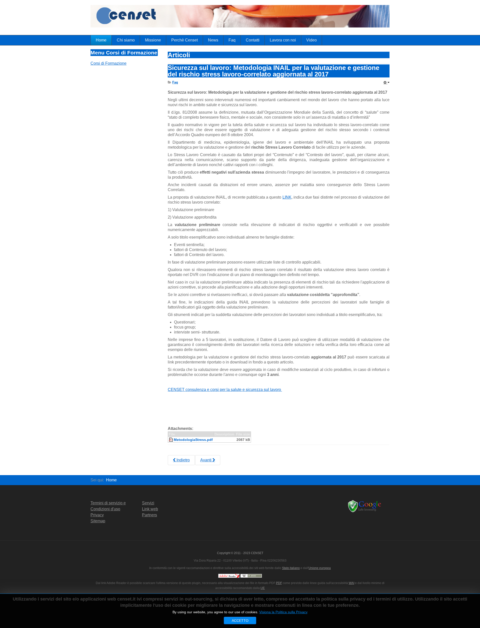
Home (101, 40)
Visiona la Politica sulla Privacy (283, 612)
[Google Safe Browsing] (365, 506)
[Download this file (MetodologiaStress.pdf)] (171, 440)
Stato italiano (291, 568)
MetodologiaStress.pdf (193, 440)
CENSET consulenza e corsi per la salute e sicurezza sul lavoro (225, 389)
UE (262, 588)
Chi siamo (126, 40)
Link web (150, 509)
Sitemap (97, 521)
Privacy (97, 515)
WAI (351, 583)
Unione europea (319, 568)
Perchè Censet (184, 40)
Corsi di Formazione (108, 63)
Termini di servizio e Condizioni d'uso (108, 506)
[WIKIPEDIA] (251, 575)
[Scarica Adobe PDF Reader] (229, 575)
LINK (287, 197)
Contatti (253, 40)
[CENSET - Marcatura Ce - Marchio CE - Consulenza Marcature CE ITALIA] (265, 17)
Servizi (148, 503)
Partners (149, 515)
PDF (279, 583)
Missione (153, 40)
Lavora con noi (283, 40)
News (213, 40)
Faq (232, 40)
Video (311, 40)
